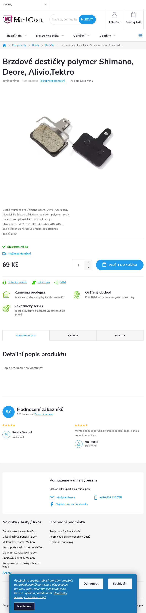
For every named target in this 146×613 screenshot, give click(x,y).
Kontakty (7, 4)
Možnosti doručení (19, 253)
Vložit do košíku (123, 265)
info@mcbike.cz (65, 497)
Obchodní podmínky (61, 542)
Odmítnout (90, 584)
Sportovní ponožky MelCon (18, 558)
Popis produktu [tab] (26, 335)
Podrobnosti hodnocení (52, 80)
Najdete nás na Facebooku (72, 504)
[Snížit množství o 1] (88, 267)
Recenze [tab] (73, 335)
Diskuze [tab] (120, 335)
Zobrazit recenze (44, 414)
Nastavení (24, 606)
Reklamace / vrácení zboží (64, 531)
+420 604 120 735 (111, 497)
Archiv (6, 572)
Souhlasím (120, 584)
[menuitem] (16, 36)
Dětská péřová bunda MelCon (19, 537)
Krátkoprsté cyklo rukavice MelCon (22, 547)
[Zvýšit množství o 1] (88, 262)
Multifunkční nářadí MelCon (18, 542)
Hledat (87, 19)
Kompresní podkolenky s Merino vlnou (21, 564)
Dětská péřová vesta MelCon (19, 531)
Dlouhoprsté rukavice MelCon (19, 552)
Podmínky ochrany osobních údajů (40, 595)
